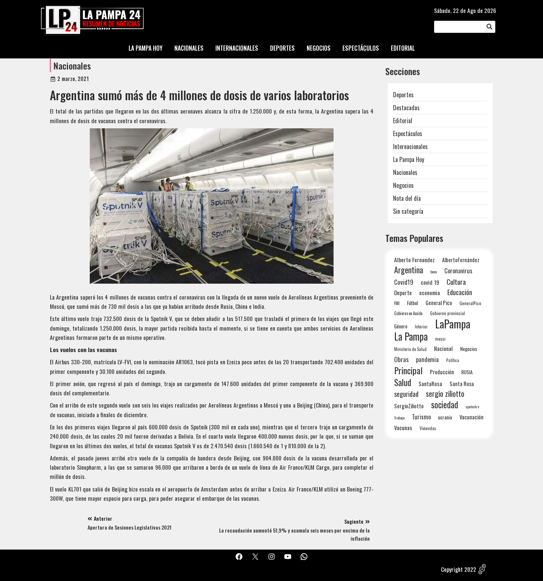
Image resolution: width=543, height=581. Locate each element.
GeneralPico (470, 303)
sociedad (444, 404)
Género (400, 326)
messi (440, 338)
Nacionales (72, 65)
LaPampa (452, 323)
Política (452, 360)
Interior (421, 326)
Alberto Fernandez (414, 260)
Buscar (489, 27)
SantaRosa (430, 383)
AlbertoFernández (460, 260)
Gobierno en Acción (408, 313)
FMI (397, 303)
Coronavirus (458, 270)
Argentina (408, 270)
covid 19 (430, 282)
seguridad (406, 393)
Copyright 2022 (458, 569)
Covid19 (403, 282)
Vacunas (403, 427)
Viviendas (428, 428)
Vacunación (472, 417)
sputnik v (472, 406)
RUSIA (466, 372)
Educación (459, 292)
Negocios (403, 185)
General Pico (439, 303)
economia (429, 292)
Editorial (402, 120)
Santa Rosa (462, 384)
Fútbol (412, 303)
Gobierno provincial (447, 313)
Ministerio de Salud (410, 349)
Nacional (443, 348)
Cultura (456, 281)
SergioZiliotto (409, 406)
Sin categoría (408, 211)
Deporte (403, 292)
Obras (401, 359)
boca (433, 271)
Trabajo (399, 417)
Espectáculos (407, 133)
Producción (442, 372)
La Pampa (411, 336)
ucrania (445, 417)
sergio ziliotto (445, 393)
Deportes (403, 94)
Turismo (421, 416)
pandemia (427, 359)
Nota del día (407, 198)
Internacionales (410, 146)
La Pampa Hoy (408, 159)
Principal (408, 370)
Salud (402, 382)
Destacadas (406, 107)
